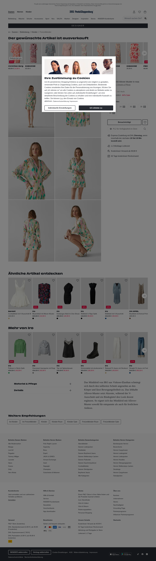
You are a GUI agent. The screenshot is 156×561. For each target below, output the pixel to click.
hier (61, 98)
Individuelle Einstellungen (60, 108)
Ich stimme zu (96, 108)
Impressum (74, 101)
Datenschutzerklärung (61, 101)
